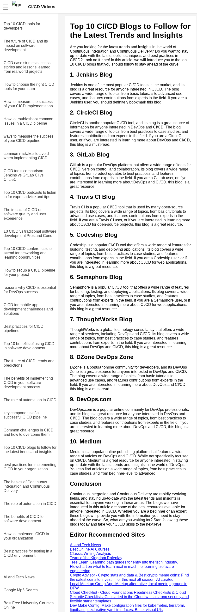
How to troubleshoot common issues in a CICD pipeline (28, 121)
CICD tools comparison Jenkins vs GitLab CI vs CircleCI (23, 175)
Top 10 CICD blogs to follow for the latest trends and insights (30, 449)
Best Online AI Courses (90, 549)
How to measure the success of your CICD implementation (28, 104)
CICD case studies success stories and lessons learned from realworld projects (27, 67)
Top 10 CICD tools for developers (22, 26)
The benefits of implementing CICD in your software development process (28, 382)
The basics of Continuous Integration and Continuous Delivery (27, 486)
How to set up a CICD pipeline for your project (29, 272)
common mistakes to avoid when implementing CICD (26, 155)
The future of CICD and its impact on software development (26, 45)
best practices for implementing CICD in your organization (30, 467)
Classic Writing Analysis (90, 553)
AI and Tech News (19, 577)
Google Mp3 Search (21, 590)
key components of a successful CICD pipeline (25, 415)
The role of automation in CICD (30, 400)
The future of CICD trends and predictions (29, 363)
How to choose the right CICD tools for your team (29, 86)
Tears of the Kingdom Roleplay (96, 558)
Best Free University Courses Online (29, 605)
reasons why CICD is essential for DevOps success (30, 289)
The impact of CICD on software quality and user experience (25, 214)
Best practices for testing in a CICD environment (28, 553)
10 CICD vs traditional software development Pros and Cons (30, 233)
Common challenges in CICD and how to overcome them (29, 432)
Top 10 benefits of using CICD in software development (29, 346)
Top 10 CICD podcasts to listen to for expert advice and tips (30, 194)
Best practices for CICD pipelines (23, 328)
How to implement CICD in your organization (26, 536)
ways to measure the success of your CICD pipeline (29, 138)
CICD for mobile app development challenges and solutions (28, 309)
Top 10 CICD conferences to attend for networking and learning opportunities (28, 253)
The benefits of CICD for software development (24, 519)
